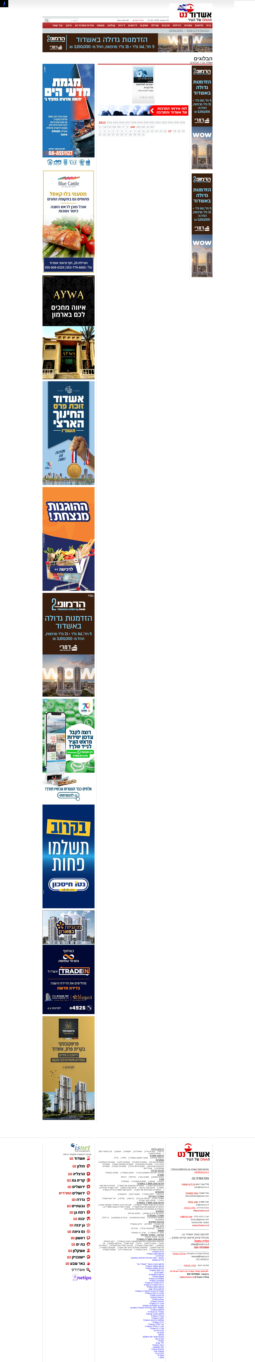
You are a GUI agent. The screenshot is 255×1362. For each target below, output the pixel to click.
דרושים (132, 25)
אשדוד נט (206, 45)
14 (156, 114)
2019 (140, 105)
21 (100, 117)
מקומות (127, 1134)
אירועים (160, 1177)
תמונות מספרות (139, 1164)
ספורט (188, 25)
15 (161, 114)
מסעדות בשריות (157, 1145)
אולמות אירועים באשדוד (153, 1303)
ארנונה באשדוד (157, 1284)
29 (135, 117)
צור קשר (57, 25)
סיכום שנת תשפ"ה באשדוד (150, 1222)
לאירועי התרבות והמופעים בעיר (150, 1155)
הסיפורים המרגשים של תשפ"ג (131, 1168)
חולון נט (160, 1315)
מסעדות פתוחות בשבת (123, 1147)
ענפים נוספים (158, 1159)
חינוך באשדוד (141, 1232)
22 (104, 117)
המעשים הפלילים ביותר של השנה (133, 1230)
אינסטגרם (122, 1177)
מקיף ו (161, 1340)
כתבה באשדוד (157, 1301)
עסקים (144, 25)
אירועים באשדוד (157, 1278)
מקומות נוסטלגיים (156, 1200)
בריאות (131, 1181)
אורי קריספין (186, 1199)
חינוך (69, 25)
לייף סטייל (158, 1209)
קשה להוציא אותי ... (144, 73)
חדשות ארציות (157, 1140)
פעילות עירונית (143, 1181)
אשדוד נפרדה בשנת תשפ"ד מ (116, 1189)
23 (109, 117)
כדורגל (123, 1159)
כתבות (161, 1164)
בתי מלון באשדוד (156, 1253)
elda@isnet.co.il (201, 1193)
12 (148, 114)
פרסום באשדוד (157, 1292)
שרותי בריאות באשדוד (154, 1276)
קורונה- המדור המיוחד (154, 1219)
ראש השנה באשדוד (145, 1228)
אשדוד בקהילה (156, 1179)
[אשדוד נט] (189, 1144)
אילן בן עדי (159, 1336)
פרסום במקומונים (156, 1257)
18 (174, 114)
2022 (158, 105)
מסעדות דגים (124, 1145)
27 (126, 117)
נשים (162, 1226)
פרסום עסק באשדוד (155, 1236)
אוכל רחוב (147, 1151)
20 (183, 114)
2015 (115, 105)
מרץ (109, 109)
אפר (114, 109)
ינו (100, 109)
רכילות (177, 25)
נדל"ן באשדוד (158, 1234)
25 (117, 117)
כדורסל (133, 1159)
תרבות (166, 25)
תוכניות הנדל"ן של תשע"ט (121, 1228)
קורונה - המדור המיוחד (152, 1217)
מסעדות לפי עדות (137, 1149)
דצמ (152, 109)
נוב (147, 109)
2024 (170, 105)
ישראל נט (160, 1238)
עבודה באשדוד (157, 1299)
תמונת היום (135, 1177)
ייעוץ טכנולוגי (109, 1224)
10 (139, 114)
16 (165, 114)
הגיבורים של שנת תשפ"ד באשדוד (149, 1187)
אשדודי (161, 1323)
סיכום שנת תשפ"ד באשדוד (150, 1185)
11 (143, 114)
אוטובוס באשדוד (108, 1230)
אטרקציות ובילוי (148, 1211)
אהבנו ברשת (150, 1226)
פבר (104, 109)
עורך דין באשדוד (157, 1311)
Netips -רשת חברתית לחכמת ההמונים (147, 1290)
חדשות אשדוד (157, 1138)
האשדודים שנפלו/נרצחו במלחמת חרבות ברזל (144, 1191)
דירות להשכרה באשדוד (154, 1267)
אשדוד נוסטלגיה (155, 1198)
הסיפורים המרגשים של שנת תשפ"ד (148, 1189)
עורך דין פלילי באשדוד (154, 1309)
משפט (100, 25)
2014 (109, 105)
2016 (121, 105)
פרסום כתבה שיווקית (155, 1296)
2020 (146, 105)
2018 (133, 105)
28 (130, 117)
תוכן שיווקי (159, 1207)
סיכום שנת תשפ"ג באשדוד (150, 1166)
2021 (152, 105)
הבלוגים (194, 45)
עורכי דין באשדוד (138, 1215)
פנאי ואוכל (129, 1226)
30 (139, 117)
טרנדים (134, 1211)
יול (127, 109)
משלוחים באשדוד (156, 1261)
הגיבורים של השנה (156, 1168)
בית (208, 25)
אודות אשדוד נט (84, 25)
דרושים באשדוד (157, 1280)
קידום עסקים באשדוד (154, 1251)
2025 (176, 105)
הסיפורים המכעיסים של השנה (148, 1172)
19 (179, 114)
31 (143, 117)
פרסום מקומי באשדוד (154, 1249)
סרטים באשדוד (157, 1232)
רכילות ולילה (157, 1132)
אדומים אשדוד (157, 1332)
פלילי (124, 1140)
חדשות (199, 25)
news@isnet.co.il (200, 1208)
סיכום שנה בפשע (128, 1170)
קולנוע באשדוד (111, 1155)
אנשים (118, 1134)
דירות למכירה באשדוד (154, 1265)
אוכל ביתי (159, 1147)
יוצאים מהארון (155, 1136)
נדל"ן (116, 1140)
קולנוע (111, 25)
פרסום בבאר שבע (156, 1272)
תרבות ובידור (157, 1153)
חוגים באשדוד (127, 1155)
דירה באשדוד (158, 1305)
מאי (118, 109)
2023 (164, 105)
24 (113, 117)
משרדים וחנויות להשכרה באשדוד (149, 1274)
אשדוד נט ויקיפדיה (155, 1294)
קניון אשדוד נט (125, 1232)
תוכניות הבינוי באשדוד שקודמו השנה (115, 1187)
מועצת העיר (159, 1334)
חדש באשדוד (136, 1207)
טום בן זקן (159, 1321)
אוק (143, 109)
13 (152, 114)
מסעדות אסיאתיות (144, 1147)
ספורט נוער (144, 1159)
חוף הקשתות (158, 1330)
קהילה (155, 25)
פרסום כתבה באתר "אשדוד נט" (150, 1247)
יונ (123, 109)
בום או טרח (150, 1134)
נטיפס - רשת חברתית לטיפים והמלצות (147, 1240)
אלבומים (159, 1174)
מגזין (161, 1162)
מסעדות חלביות (140, 1145)
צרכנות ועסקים (156, 1204)
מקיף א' (160, 1338)
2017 (127, 105)
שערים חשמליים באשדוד (153, 1288)
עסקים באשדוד (109, 1232)
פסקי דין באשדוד (156, 1215)
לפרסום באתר (123, 20)
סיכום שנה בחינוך (147, 1170)
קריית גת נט (159, 1313)
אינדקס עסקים (114, 1226)
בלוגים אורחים (176, 30)
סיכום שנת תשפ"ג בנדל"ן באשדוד (117, 1172)
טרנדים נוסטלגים (119, 1200)
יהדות (139, 1226)
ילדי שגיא (160, 1325)
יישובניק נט (159, 1255)
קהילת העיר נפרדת (147, 1183)
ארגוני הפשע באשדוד (138, 1140)
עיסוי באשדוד (158, 1328)
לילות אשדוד (148, 1177)
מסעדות (160, 1142)
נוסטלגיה (125, 1164)
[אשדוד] (190, 22)
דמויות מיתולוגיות (137, 1200)
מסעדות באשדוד (156, 1263)
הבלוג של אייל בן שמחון (198, 30)
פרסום (161, 1317)
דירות (121, 25)
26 (122, 117)
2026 (182, 105)
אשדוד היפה (158, 1181)
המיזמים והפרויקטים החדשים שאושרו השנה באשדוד (140, 1224)
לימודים (148, 1207)
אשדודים (138, 1134)
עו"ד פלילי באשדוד (155, 1307)
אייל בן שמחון (158, 1242)
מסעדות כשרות (119, 1149)
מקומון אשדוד (158, 1259)
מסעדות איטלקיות (107, 1145)
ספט (139, 109)
